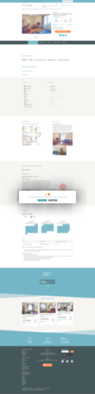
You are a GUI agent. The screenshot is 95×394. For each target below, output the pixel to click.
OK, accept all (42, 200)
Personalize (52, 200)
